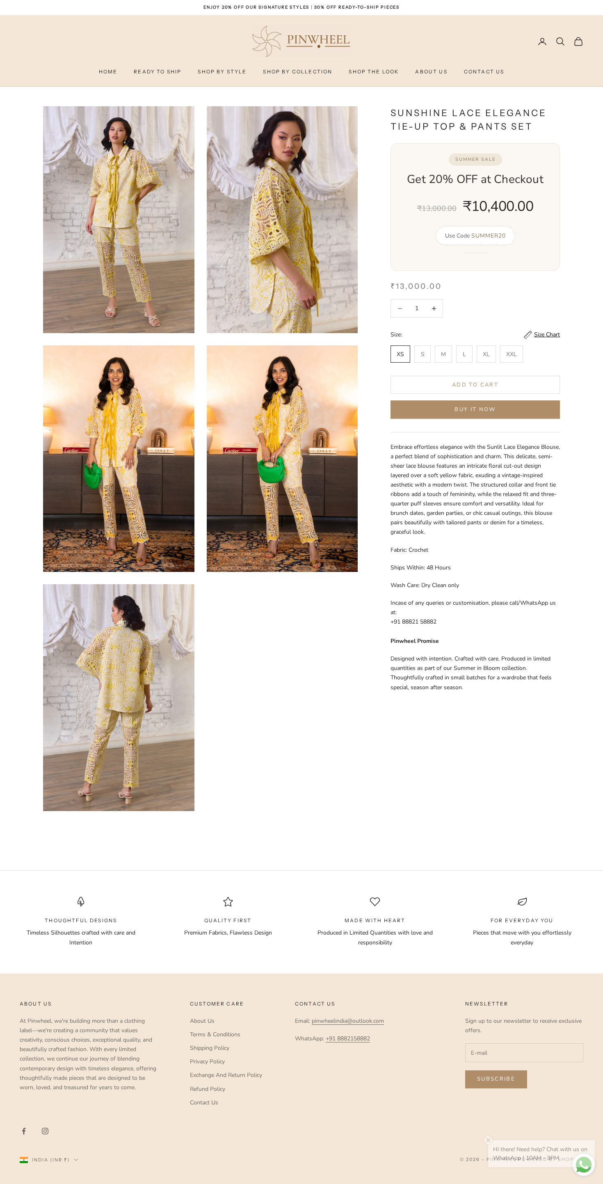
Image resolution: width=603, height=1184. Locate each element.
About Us (431, 72)
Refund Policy (207, 1089)
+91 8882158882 (348, 1038)
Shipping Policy (209, 1048)
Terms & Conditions (215, 1034)
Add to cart (475, 385)
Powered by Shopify (550, 1159)
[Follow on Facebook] (24, 1131)
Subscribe (496, 1079)
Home (108, 72)
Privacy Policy (207, 1061)
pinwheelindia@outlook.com (348, 1021)
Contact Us (484, 72)
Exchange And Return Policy (226, 1075)
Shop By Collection (297, 72)
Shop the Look (374, 72)
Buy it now (475, 409)
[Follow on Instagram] (45, 1131)
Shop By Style (222, 72)
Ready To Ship (157, 72)
